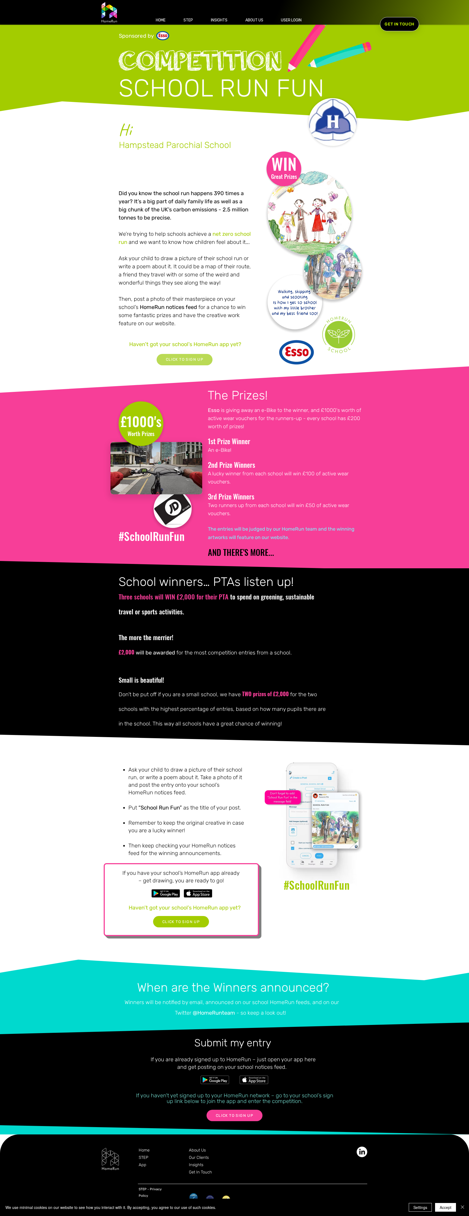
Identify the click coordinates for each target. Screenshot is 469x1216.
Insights (196, 1164)
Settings (420, 1207)
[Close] (462, 1207)
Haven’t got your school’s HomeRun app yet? (185, 344)
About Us (197, 1150)
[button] (291, 20)
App (142, 1164)
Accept (445, 1207)
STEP (143, 1157)
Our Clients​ (199, 1157)
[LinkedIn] (362, 1152)
